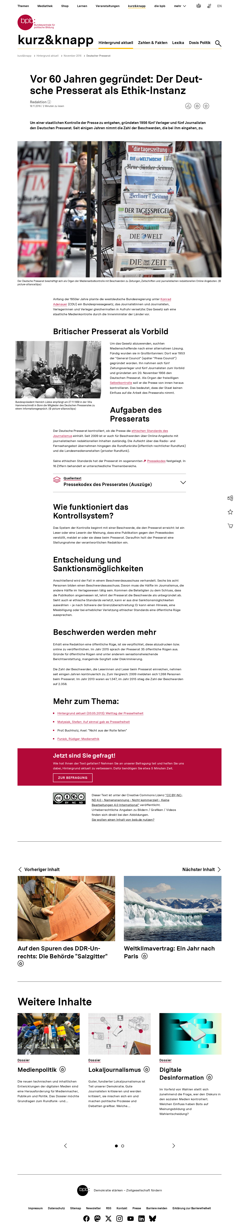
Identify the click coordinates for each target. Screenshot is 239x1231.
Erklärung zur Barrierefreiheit (192, 1208)
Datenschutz (56, 1208)
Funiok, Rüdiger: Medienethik (78, 739)
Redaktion (40, 102)
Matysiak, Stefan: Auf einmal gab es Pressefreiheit (93, 722)
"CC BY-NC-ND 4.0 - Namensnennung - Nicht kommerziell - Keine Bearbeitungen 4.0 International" (137, 800)
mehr (180, 6)
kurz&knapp (24, 55)
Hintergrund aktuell (48, 55)
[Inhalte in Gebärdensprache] (209, 6)
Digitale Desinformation (181, 1073)
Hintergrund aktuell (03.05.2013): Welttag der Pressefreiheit (100, 713)
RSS (108, 1208)
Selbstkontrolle (121, 383)
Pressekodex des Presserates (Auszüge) (108, 482)
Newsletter (93, 1208)
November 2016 (72, 55)
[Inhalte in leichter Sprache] (198, 6)
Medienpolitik (37, 1069)
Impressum (35, 1208)
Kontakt (122, 1208)
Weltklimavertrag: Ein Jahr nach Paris (169, 952)
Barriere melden (156, 1208)
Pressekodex (156, 461)
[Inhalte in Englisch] (219, 6)
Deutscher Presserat (98, 55)
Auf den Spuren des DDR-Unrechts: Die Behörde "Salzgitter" (62, 952)
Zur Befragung (72, 778)
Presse (136, 1208)
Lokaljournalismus (114, 1069)
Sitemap (75, 1208)
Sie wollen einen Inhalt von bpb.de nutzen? (123, 819)
